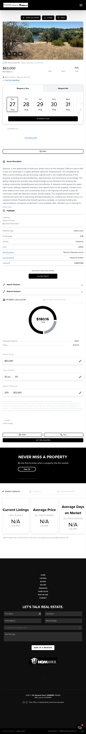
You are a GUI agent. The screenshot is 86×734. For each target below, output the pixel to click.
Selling (43, 585)
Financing (43, 588)
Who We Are (43, 595)
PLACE (57, 695)
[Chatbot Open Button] (79, 727)
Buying (43, 582)
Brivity (12, 731)
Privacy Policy (52, 731)
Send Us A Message (43, 648)
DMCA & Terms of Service (68, 731)
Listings (43, 578)
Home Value (43, 591)
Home (43, 575)
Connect (43, 598)
